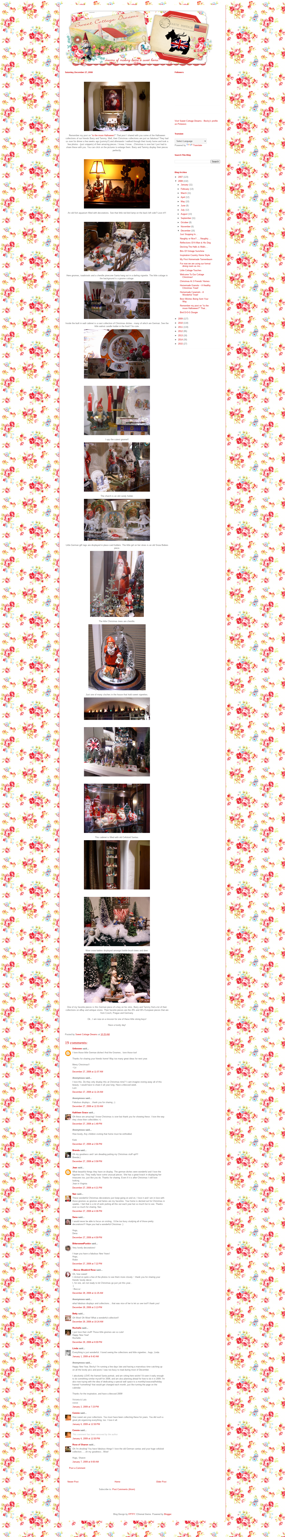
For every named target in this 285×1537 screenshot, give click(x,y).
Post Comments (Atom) (123, 1489)
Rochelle (76, 1328)
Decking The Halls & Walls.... (194, 247)
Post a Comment (77, 1468)
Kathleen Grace (80, 1112)
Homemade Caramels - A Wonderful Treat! (192, 293)
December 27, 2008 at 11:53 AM (87, 1106)
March (184, 193)
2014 (180, 339)
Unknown (77, 1048)
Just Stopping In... (189, 234)
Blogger (167, 1514)
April (183, 197)
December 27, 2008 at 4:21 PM (87, 1187)
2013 (180, 335)
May (183, 201)
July (183, 210)
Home (117, 1481)
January (185, 184)
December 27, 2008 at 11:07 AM (87, 1071)
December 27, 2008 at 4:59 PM (87, 1237)
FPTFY (131, 1514)
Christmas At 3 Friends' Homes (195, 281)
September (186, 218)
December (186, 230)
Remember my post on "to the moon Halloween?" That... (194, 307)
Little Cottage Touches (190, 270)
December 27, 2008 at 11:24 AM (87, 1092)
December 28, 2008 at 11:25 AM (87, 1293)
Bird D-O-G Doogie (189, 312)
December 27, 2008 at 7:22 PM (87, 1263)
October (185, 222)
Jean (74, 1167)
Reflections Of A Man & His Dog (195, 242)
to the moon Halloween (103, 135)
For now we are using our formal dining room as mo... (195, 264)
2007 (180, 177)
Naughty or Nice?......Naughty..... (195, 238)
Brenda (76, 1150)
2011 (180, 327)
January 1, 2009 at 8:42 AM (85, 1356)
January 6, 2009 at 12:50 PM (86, 1424)
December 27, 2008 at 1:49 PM (87, 1124)
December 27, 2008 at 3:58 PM (87, 1161)
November (186, 226)
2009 (180, 318)
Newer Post (73, 1481)
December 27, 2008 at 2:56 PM (87, 1144)
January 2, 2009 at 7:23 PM (85, 1406)
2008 (180, 181)
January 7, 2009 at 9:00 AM (85, 1462)
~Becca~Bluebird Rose (84, 1270)
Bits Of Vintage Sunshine (192, 251)
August (184, 214)
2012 (180, 331)
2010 (180, 323)
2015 (180, 343)
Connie (76, 1413)
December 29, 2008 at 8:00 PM (87, 1342)
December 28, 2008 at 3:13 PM (87, 1307)
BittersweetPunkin (81, 1243)
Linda (75, 1348)
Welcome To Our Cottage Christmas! (192, 275)
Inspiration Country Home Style (195, 255)
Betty (75, 1313)
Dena (75, 1217)
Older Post (161, 1481)
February (185, 189)
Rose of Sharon (80, 1444)
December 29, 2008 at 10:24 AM (87, 1321)
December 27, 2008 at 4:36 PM (87, 1211)
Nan (74, 1194)
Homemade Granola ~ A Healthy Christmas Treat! (195, 286)
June (183, 205)
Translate (197, 145)
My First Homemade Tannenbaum (196, 259)
